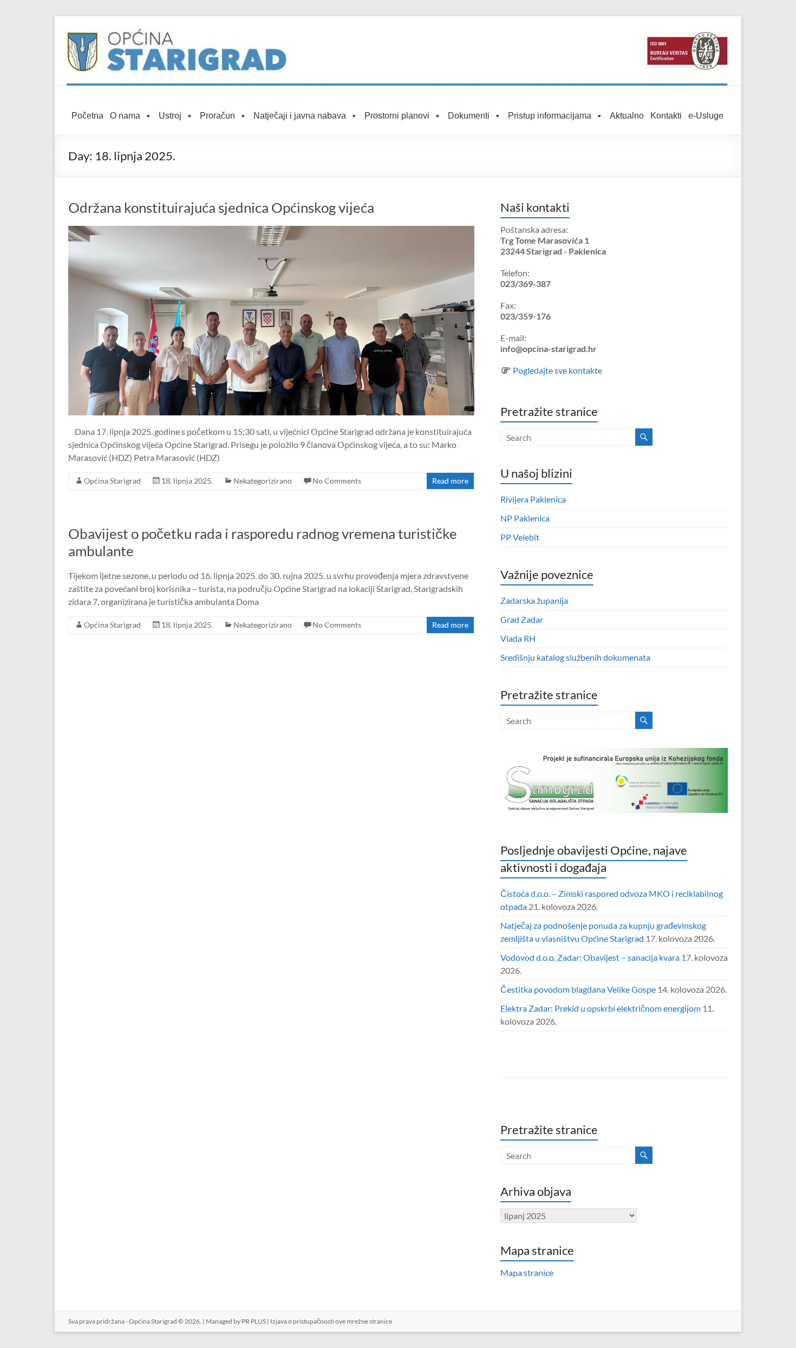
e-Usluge (705, 115)
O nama (125, 115)
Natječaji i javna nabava (299, 115)
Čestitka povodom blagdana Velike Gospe (578, 989)
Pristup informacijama (549, 115)
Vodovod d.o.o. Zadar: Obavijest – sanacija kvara (590, 957)
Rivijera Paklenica (533, 499)
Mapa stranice (526, 1272)
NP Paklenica (525, 518)
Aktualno (627, 115)
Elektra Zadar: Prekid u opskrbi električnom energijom (600, 1008)
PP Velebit (519, 537)
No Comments (336, 480)
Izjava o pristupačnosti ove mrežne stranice (331, 1321)
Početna (87, 115)
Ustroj (170, 115)
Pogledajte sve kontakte (557, 370)
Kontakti (666, 115)
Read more (450, 480)
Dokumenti (469, 115)
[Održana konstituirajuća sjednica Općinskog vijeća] (271, 231)
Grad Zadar (521, 619)
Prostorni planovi (396, 115)
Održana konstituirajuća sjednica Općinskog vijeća (221, 207)
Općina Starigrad (112, 480)
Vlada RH (518, 638)
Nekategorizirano (262, 480)
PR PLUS (254, 1321)
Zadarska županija (534, 600)
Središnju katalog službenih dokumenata (575, 657)
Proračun (217, 115)
